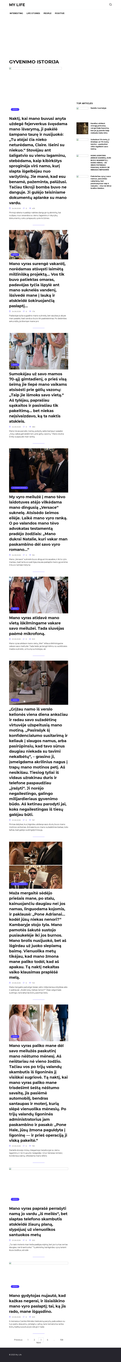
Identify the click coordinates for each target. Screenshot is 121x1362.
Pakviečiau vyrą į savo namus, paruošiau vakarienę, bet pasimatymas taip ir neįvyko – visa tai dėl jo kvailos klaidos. (101, 182)
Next (38, 1343)
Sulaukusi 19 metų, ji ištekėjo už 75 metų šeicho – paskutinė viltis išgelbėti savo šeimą (100, 144)
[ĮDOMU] (35, 113)
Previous (18, 1340)
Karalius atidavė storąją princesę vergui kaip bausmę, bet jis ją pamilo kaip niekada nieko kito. (100, 128)
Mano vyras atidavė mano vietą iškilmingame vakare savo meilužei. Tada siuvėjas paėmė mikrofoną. (36, 625)
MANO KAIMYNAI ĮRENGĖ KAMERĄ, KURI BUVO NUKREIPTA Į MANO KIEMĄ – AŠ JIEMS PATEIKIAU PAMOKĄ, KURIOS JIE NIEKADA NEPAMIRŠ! (101, 163)
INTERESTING (16, 13)
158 (61, 1340)
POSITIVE (59, 13)
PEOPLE (47, 13)
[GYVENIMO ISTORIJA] (38, 491)
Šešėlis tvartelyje (98, 108)
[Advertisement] (60, 40)
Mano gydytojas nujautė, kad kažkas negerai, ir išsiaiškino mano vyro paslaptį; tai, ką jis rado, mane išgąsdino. (37, 1303)
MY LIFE (17, 4)
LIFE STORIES (33, 13)
